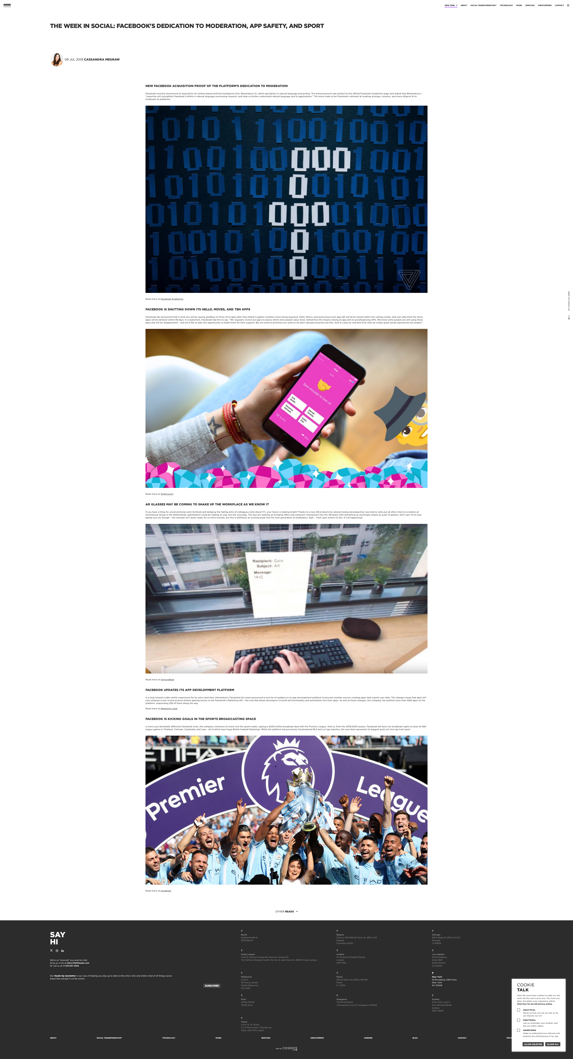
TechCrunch (167, 494)
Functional (529, 1020)
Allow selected (533, 1044)
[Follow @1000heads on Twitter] (51, 950)
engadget (166, 891)
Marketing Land (169, 708)
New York (450, 5)
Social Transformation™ (483, 5)
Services (530, 5)
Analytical (529, 1010)
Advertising (529, 1030)
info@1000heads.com (78, 963)
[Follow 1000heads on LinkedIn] (62, 950)
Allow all (553, 1044)
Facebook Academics (172, 299)
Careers (368, 1038)
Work (519, 5)
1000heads (7, 5)
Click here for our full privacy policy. (534, 1004)
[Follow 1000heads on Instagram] (57, 950)
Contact (559, 5)
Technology (506, 5)
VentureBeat (167, 679)
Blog (415, 1038)
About (464, 5)
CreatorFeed (545, 5)
